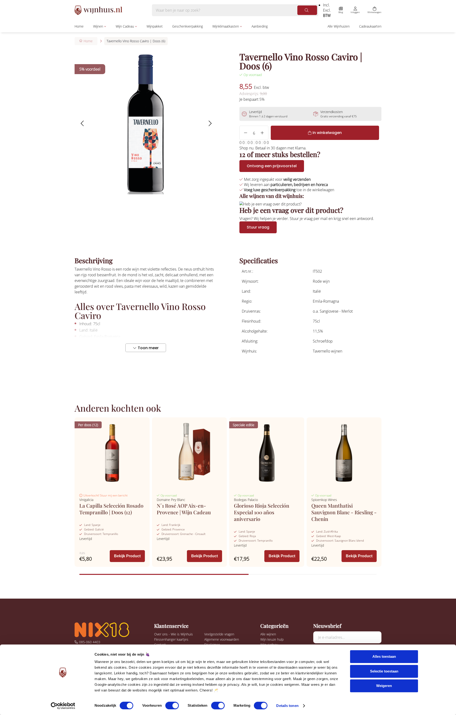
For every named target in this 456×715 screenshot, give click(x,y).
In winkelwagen (327, 132)
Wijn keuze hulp (272, 639)
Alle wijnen (268, 634)
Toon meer (148, 348)
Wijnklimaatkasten (225, 26)
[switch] (172, 705)
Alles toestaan (384, 656)
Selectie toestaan (384, 671)
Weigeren (384, 686)
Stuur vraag (258, 227)
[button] (82, 123)
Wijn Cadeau (125, 26)
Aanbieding (260, 26)
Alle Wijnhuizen (339, 26)
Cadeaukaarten (370, 26)
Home (79, 26)
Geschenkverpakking (187, 26)
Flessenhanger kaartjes (171, 639)
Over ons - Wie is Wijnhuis (173, 634)
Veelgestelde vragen (219, 634)
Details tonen (287, 706)
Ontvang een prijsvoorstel (272, 166)
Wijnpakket (155, 26)
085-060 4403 (89, 642)
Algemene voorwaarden (221, 639)
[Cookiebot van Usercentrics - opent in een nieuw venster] (63, 705)
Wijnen (98, 26)
